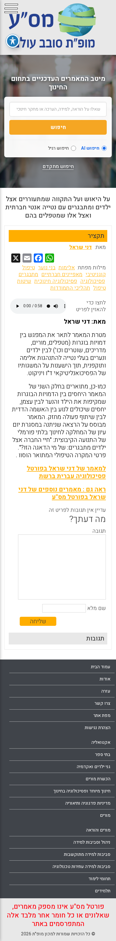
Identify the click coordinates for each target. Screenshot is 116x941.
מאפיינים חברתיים (61, 274)
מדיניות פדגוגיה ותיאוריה (87, 803)
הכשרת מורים (98, 778)
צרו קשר (102, 703)
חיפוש (58, 127)
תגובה (99, 531)
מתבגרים (28, 274)
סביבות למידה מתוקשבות (87, 854)
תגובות (95, 638)
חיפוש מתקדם (58, 167)
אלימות (67, 268)
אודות (105, 679)
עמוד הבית (100, 666)
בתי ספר (102, 754)
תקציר (96, 235)
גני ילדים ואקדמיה (93, 766)
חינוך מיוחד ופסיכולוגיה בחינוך (81, 791)
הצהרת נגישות (97, 727)
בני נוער (46, 268)
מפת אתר (101, 715)
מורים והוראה (98, 830)
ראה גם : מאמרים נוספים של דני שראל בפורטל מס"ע (62, 493)
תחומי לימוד (99, 878)
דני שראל (80, 247)
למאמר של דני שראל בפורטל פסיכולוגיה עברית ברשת (66, 472)
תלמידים (102, 891)
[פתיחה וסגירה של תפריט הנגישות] (12, 41)
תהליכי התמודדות (70, 288)
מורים (105, 815)
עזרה (105, 691)
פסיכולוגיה (92, 281)
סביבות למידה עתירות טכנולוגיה (81, 866)
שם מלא (96, 608)
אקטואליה (101, 742)
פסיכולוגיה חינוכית (55, 281)
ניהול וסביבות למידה (91, 842)
